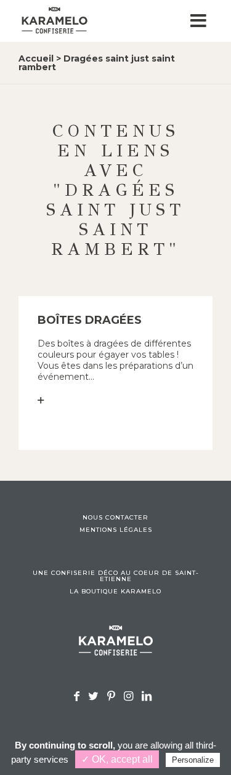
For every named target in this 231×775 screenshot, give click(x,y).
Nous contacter (115, 518)
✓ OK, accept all (117, 759)
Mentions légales (115, 530)
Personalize (193, 760)
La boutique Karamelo (115, 591)
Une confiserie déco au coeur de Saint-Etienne (116, 576)
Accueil (36, 58)
